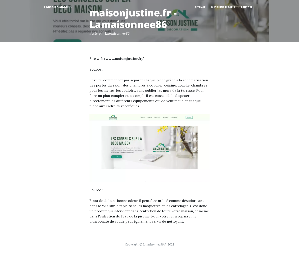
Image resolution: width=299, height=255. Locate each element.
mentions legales (223, 7)
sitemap (200, 7)
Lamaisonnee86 (57, 7)
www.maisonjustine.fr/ (125, 58)
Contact (247, 7)
